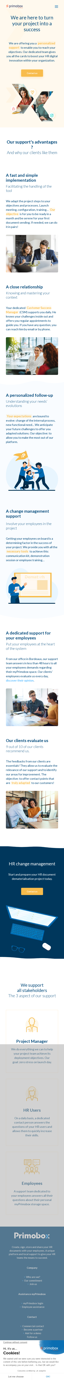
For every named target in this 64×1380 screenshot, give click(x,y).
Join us (32, 1283)
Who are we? (32, 1276)
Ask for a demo (32, 1333)
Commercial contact (32, 1326)
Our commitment (32, 1280)
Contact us (32, 73)
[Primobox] (14, 6)
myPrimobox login (32, 1303)
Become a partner (32, 1329)
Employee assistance (32, 1306)
